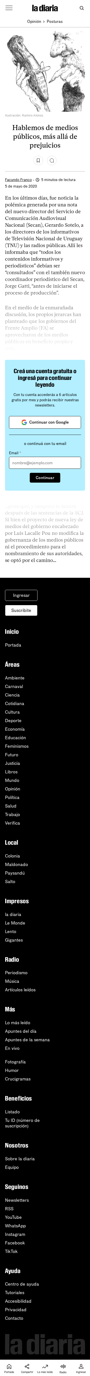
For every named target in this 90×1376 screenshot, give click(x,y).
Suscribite (21, 610)
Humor (12, 1070)
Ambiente (14, 678)
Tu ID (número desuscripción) (22, 1123)
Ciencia (12, 695)
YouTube (13, 1217)
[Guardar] (38, 160)
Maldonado (16, 864)
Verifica (12, 823)
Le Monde (15, 923)
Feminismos (16, 746)
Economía (15, 729)
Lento (10, 931)
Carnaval (14, 686)
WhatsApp (15, 1226)
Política (12, 797)
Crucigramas (17, 1079)
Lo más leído (17, 1022)
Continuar (45, 477)
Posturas (55, 21)
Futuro (11, 755)
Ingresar (21, 595)
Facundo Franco (18, 180)
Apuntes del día (20, 1031)
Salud (10, 806)
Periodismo (16, 973)
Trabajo (12, 814)
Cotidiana (14, 703)
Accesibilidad (18, 1301)
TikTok (11, 1251)
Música (12, 981)
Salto (10, 881)
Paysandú (15, 873)
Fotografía (15, 1062)
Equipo (12, 1167)
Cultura (12, 712)
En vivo (12, 1048)
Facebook (15, 1243)
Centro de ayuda (22, 1284)
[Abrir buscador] (81, 8)
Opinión (34, 21)
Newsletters (17, 1200)
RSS (9, 1209)
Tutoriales (14, 1292)
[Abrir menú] (9, 8)
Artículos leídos (20, 990)
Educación (15, 737)
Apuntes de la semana (27, 1040)
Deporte (13, 720)
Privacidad (15, 1309)
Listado (12, 1112)
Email (15, 453)
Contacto (14, 1318)
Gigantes (14, 940)
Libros (11, 772)
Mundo (12, 780)
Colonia (12, 856)
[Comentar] (51, 160)
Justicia (12, 763)
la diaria (13, 914)
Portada (13, 645)
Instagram (15, 1234)
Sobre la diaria (20, 1159)
